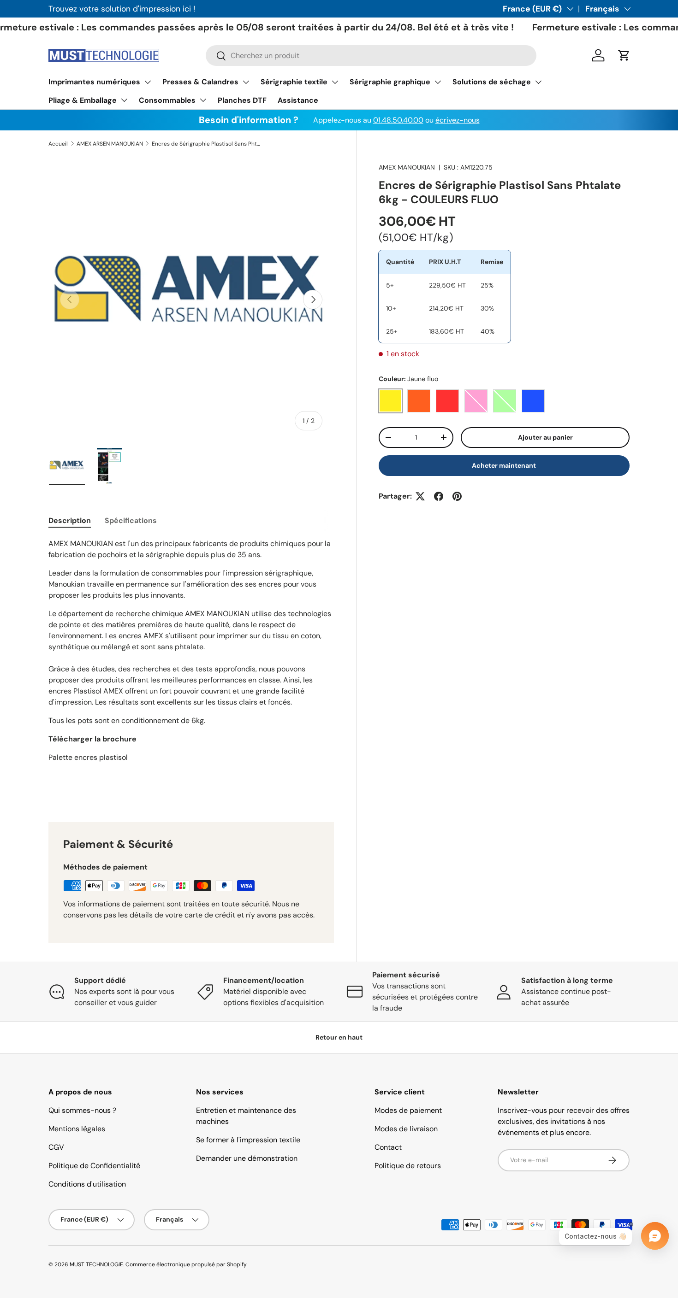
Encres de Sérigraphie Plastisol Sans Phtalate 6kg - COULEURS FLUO (207, 143)
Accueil (58, 143)
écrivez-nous (457, 120)
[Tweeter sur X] (420, 496)
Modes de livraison (406, 1129)
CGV (56, 1147)
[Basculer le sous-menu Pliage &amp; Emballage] (124, 100)
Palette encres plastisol (88, 757)
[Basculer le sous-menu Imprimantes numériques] (147, 82)
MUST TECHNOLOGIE (96, 1264)
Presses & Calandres (200, 82)
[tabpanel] (191, 669)
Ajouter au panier (545, 437)
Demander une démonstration (246, 1158)
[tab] (69, 520)
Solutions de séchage (491, 82)
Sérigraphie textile (294, 82)
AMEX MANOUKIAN (407, 167)
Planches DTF (242, 100)
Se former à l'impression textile (248, 1140)
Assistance (298, 100)
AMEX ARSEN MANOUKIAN (110, 143)
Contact (388, 1147)
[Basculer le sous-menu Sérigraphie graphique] (437, 82)
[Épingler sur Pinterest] (457, 496)
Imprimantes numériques (94, 82)
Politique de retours (408, 1165)
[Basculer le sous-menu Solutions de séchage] (538, 82)
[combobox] (371, 55)
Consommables (167, 100)
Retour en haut (339, 1037)
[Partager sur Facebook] (438, 496)
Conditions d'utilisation (87, 1184)
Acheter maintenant (504, 465)
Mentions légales (76, 1129)
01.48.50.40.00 (398, 120)
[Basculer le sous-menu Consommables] (202, 100)
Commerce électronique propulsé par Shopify (186, 1264)
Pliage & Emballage (82, 100)
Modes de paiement (408, 1110)
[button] (624, 55)
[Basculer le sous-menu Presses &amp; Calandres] (245, 82)
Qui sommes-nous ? (82, 1110)
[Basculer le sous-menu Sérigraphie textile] (334, 82)
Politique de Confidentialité (94, 1165)
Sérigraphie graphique (390, 82)
